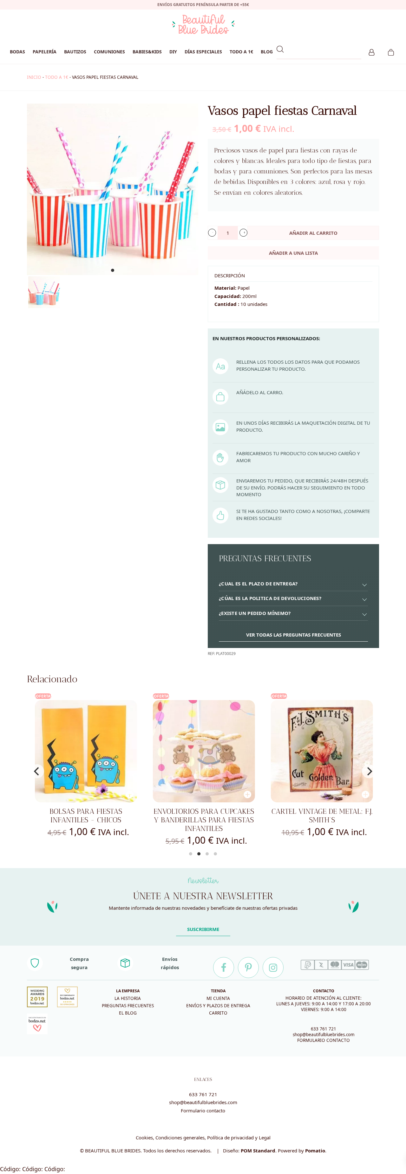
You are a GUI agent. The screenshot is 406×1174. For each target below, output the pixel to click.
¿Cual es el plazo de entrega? (258, 583)
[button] (212, 233)
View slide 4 (215, 853)
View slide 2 (198, 853)
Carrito (218, 1013)
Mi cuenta (218, 998)
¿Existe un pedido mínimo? (255, 613)
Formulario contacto (203, 1110)
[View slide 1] (112, 189)
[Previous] (37, 771)
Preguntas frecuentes (128, 1006)
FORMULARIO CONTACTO (323, 1040)
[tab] (293, 584)
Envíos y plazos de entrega (218, 1006)
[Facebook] (223, 967)
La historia (128, 998)
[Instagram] (273, 967)
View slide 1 (112, 270)
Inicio (34, 77)
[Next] (369, 771)
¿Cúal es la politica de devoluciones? (270, 598)
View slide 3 (207, 853)
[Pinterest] (248, 967)
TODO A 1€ (56, 77)
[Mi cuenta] (372, 51)
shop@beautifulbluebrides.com (324, 1034)
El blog (128, 1013)
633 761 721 (323, 1029)
